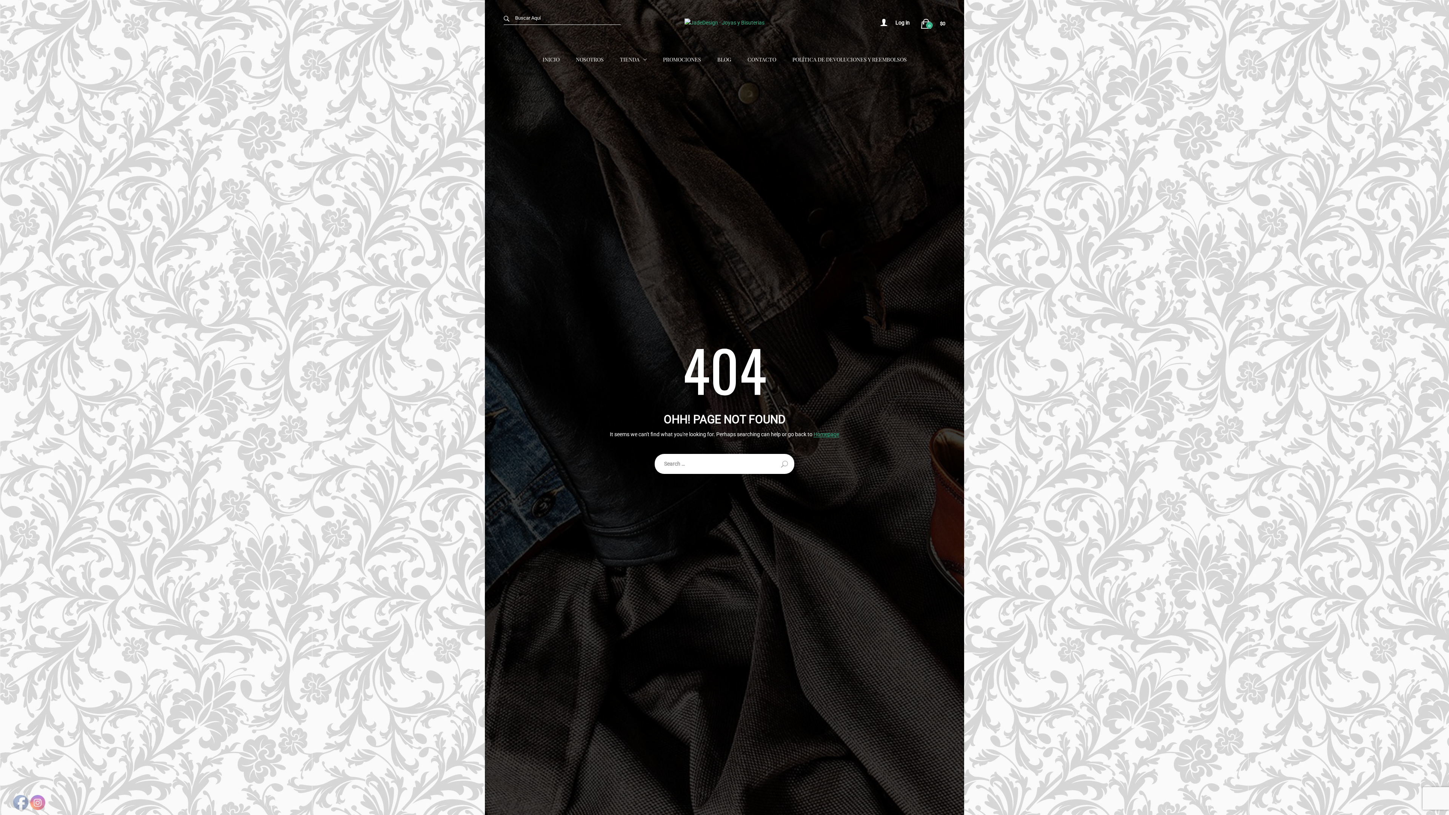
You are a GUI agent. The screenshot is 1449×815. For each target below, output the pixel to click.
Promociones (682, 59)
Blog (724, 59)
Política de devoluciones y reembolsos (849, 59)
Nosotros (590, 59)
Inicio (551, 59)
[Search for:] (724, 464)
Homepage (826, 434)
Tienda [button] (630, 59)
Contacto (762, 59)
